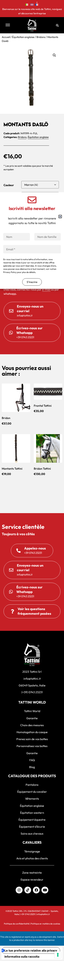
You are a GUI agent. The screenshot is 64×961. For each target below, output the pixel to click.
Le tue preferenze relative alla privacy (30, 950)
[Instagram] (19, 890)
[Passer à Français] (36, 4)
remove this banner (45, 940)
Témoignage (32, 851)
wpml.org (29, 937)
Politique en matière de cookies (45, 923)
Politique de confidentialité (16, 923)
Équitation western (32, 812)
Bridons (40, 37)
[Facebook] (36, 890)
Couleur (9, 185)
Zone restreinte (32, 872)
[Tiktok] (27, 890)
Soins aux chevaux (32, 833)
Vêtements (32, 798)
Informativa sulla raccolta (21, 956)
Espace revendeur (32, 879)
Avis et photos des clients (32, 858)
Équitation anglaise (23, 37)
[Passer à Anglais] (32, 4)
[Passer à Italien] (27, 4)
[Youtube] (44, 890)
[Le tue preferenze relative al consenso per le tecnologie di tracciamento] (57, 954)
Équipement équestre (32, 819)
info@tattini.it (43, 914)
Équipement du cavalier (32, 791)
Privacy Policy (10, 272)
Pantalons (32, 784)
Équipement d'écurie (32, 826)
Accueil (6, 37)
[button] (10, 25)
